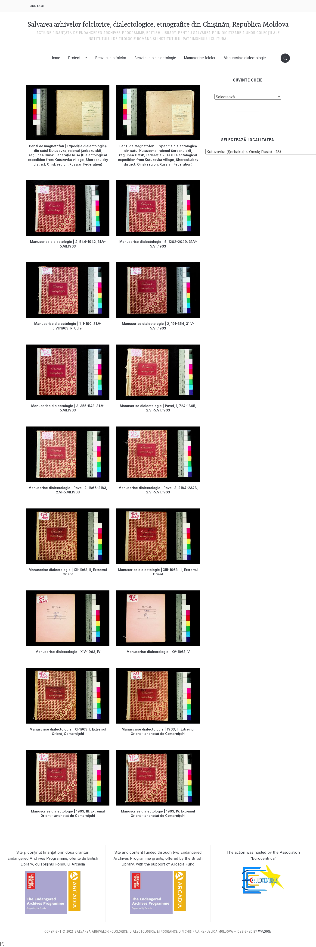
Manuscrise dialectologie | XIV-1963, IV (67, 652)
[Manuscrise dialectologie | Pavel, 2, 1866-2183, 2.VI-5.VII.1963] (67, 429)
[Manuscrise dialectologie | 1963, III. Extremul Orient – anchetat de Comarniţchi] (67, 752)
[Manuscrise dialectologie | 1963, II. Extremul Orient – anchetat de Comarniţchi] (158, 670)
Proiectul (76, 57)
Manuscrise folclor (200, 57)
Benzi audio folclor (110, 57)
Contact (37, 6)
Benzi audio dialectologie (155, 57)
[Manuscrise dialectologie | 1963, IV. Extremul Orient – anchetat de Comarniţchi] (158, 752)
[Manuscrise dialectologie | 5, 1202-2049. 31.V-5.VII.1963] (158, 183)
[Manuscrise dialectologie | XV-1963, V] (158, 593)
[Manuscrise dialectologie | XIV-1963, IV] (67, 593)
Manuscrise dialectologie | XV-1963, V (158, 652)
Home (55, 57)
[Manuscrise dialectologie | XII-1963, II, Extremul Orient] (67, 511)
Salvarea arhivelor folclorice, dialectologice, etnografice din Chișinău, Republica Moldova (158, 25)
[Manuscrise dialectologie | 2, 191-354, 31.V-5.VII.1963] (158, 265)
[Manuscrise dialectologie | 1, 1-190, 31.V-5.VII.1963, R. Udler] (67, 265)
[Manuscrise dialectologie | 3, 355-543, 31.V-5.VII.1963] (67, 347)
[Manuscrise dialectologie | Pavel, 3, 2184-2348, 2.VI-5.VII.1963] (158, 429)
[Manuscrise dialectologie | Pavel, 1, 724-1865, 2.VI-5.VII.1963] (158, 347)
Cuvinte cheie (248, 80)
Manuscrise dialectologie (245, 57)
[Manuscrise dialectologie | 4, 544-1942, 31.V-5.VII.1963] (67, 183)
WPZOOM (265, 931)
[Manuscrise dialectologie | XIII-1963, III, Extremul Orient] (158, 511)
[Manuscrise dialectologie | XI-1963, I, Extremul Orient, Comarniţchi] (67, 670)
